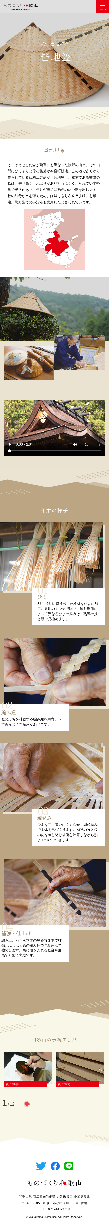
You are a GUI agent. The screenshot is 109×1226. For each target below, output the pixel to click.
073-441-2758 (59, 1209)
